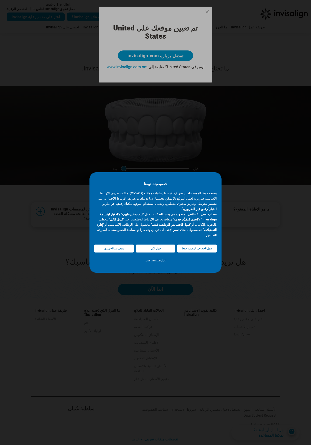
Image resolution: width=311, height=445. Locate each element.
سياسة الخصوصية (124, 230)
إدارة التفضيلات (156, 260)
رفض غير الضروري (114, 248)
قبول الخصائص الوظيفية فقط (197, 248)
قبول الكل (155, 248)
